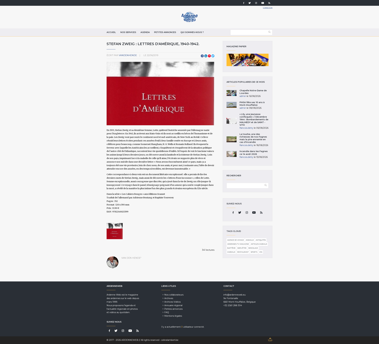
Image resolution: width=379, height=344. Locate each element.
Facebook (202, 55)
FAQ (166, 312)
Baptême (231, 248)
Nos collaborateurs (173, 294)
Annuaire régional (173, 305)
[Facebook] (244, 3)
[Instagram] (256, 3)
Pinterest (209, 55)
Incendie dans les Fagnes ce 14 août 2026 (254, 152)
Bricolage (253, 248)
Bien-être (241, 248)
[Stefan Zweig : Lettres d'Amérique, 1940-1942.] (115, 231)
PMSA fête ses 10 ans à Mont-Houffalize (252, 103)
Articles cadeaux (259, 244)
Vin (260, 252)
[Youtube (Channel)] (262, 3)
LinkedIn (205, 55)
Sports (254, 252)
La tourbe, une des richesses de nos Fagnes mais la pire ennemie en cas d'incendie (253, 138)
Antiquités (261, 240)
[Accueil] (189, 22)
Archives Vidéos (172, 302)
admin (243, 96)
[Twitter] (249, 3)
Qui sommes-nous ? (192, 32)
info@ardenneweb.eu (234, 294)
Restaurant (243, 252)
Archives (168, 298)
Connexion (267, 8)
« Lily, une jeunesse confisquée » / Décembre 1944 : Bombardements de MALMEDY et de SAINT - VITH (254, 119)
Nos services (128, 32)
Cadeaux (231, 252)
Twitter (212, 55)
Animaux (250, 240)
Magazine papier (248, 60)
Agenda (145, 32)
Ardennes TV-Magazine (238, 244)
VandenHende (128, 55)
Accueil (111, 32)
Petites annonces (165, 32)
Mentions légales (173, 316)
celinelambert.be (169, 340)
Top (270, 340)
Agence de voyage (235, 240)
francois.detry (246, 128)
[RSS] (269, 3)
